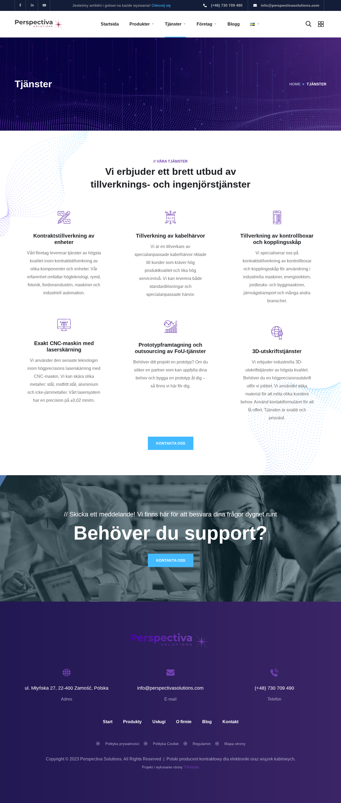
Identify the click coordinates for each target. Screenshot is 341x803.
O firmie (184, 721)
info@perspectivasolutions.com (170, 688)
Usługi (158, 721)
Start (107, 721)
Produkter (139, 24)
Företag (204, 24)
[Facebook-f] (20, 5)
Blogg (234, 24)
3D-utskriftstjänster (277, 351)
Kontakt (230, 721)
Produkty (132, 721)
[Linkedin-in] (32, 5)
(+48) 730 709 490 (274, 688)
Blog (207, 721)
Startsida (110, 24)
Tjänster (173, 24)
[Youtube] (44, 5)
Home (295, 84)
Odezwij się (161, 5)
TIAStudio (191, 767)
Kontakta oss (170, 443)
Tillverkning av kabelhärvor (170, 236)
